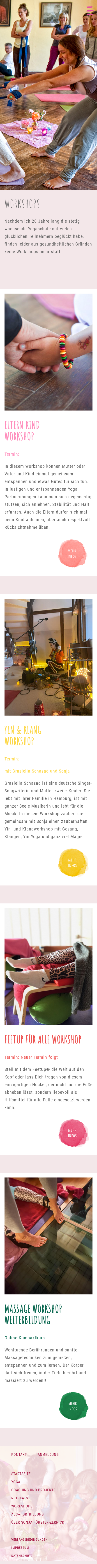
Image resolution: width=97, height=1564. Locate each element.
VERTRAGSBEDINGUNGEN (29, 1539)
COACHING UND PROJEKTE (33, 1490)
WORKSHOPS (21, 1506)
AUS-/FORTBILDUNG (27, 1514)
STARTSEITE (21, 1474)
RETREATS (19, 1498)
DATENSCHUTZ (22, 1555)
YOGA (15, 1482)
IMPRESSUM (20, 1547)
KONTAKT (19, 1454)
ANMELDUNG (48, 1454)
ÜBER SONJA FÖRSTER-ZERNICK (37, 1522)
